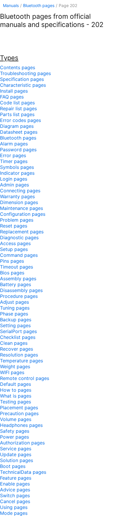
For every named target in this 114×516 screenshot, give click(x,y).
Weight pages (15, 366)
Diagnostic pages (19, 237)
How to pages (15, 390)
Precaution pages (19, 413)
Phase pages (14, 314)
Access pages (15, 243)
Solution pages (16, 460)
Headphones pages (21, 425)
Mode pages (13, 513)
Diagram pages (17, 126)
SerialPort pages (18, 331)
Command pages (19, 255)
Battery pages (15, 284)
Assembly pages (18, 278)
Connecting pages (20, 190)
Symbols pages (17, 167)
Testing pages (15, 402)
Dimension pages (19, 202)
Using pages (13, 507)
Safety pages (14, 431)
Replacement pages (22, 232)
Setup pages (14, 249)
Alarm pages (14, 144)
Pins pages (12, 261)
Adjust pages (14, 302)
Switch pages (15, 495)
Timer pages (13, 161)
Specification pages (22, 79)
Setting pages (15, 325)
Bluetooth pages (38, 5)
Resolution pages (19, 355)
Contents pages (17, 67)
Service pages (15, 448)
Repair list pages (18, 108)
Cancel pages (15, 501)
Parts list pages (17, 114)
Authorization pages (22, 443)
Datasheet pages (18, 132)
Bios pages (12, 273)
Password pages (18, 149)
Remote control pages (24, 378)
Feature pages (15, 478)
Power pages (14, 437)
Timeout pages (16, 267)
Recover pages (16, 349)
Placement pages (19, 407)
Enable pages (15, 484)
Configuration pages (22, 214)
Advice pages (15, 490)
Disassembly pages (21, 290)
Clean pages (13, 343)
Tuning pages (15, 308)
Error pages (13, 155)
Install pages (14, 91)
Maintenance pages (21, 208)
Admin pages (14, 185)
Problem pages (16, 220)
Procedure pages (19, 296)
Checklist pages (17, 337)
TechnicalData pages (23, 472)
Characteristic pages (23, 85)
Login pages (13, 179)
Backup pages (15, 319)
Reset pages (13, 226)
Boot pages (12, 466)
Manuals (11, 5)
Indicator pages (17, 173)
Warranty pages (17, 196)
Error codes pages (20, 120)
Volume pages (15, 419)
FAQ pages (12, 97)
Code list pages (17, 103)
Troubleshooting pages (25, 73)
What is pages (15, 396)
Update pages (15, 454)
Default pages (15, 384)
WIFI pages (12, 372)
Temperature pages (21, 361)
